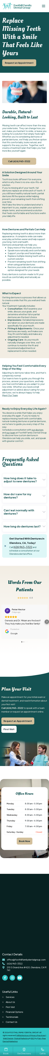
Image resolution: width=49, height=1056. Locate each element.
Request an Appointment (19, 62)
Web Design (8, 1038)
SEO (33, 1038)
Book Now (24, 841)
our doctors (37, 429)
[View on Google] (7, 610)
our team (10, 432)
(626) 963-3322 (22, 547)
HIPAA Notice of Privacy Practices (31, 1035)
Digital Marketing (21, 1038)
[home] (17, 6)
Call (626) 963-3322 (19, 161)
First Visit (9, 729)
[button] (43, 6)
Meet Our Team (10, 395)
